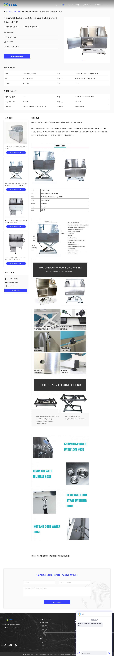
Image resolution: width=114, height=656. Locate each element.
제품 (62, 5)
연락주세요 (87, 5)
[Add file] (78, 653)
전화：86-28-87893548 (13, 624)
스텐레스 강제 (16, 12)
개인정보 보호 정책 (28, 654)
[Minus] (109, 614)
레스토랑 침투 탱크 (42, 556)
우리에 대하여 (74, 5)
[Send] (109, 653)
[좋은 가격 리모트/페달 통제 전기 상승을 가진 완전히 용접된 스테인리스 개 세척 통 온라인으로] (16, 170)
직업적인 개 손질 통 (63, 556)
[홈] (11, 4)
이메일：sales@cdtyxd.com (14, 627)
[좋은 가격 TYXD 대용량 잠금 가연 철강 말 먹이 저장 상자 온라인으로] (16, 133)
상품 (10, 12)
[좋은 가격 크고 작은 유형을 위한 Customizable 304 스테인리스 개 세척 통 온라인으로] (16, 244)
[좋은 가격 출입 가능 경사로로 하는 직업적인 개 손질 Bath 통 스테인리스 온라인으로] (16, 207)
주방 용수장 (53, 556)
